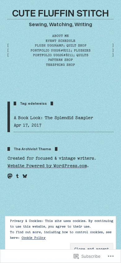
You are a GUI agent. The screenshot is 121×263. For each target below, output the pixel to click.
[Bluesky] (24, 176)
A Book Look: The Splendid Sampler (53, 118)
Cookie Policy (33, 237)
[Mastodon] (9, 176)
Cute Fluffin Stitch (60, 12)
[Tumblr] (17, 176)
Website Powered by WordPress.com (47, 166)
